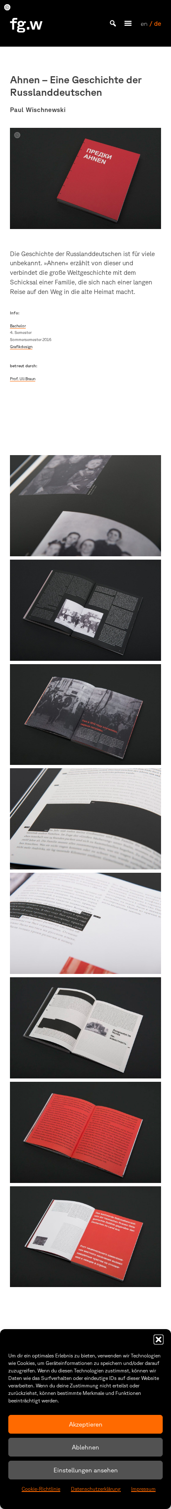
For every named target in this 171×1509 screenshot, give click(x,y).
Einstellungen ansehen (86, 1470)
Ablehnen (85, 1447)
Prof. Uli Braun (22, 378)
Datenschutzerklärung (96, 1489)
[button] (158, 1339)
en (144, 23)
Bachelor (18, 326)
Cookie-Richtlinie (41, 1489)
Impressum (143, 1489)
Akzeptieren (86, 1424)
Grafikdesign (21, 346)
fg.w (26, 23)
